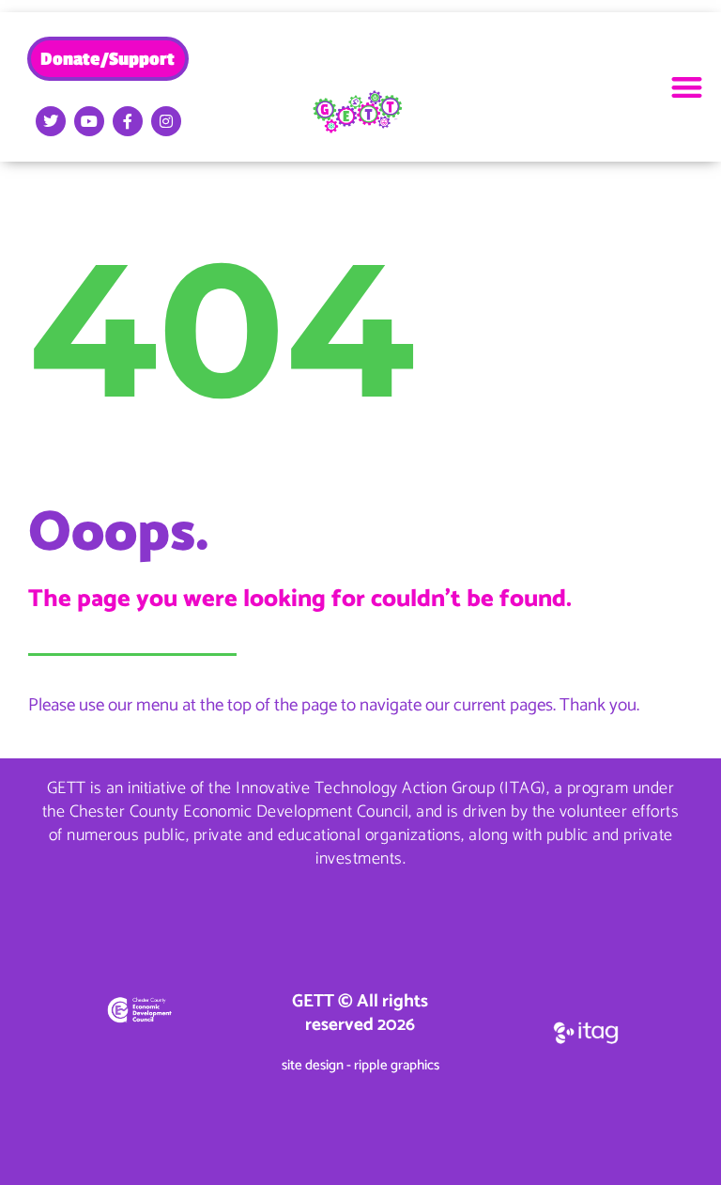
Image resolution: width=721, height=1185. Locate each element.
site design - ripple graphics (360, 1065)
